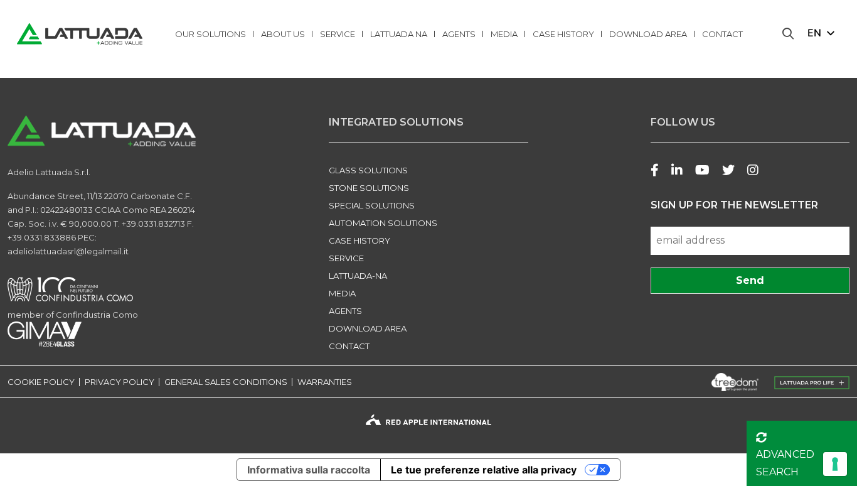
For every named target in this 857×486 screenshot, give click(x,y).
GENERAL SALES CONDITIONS (225, 382)
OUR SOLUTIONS (210, 34)
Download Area (648, 34)
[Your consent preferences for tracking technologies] (835, 464)
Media (504, 34)
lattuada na (398, 34)
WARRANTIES (324, 382)
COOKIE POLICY (41, 382)
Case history (563, 34)
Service (337, 34)
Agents (459, 34)
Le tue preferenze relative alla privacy (484, 469)
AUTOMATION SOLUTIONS (383, 223)
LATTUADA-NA (358, 276)
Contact (722, 34)
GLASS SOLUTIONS (368, 170)
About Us (283, 34)
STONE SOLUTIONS (369, 188)
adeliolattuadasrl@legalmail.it (68, 251)
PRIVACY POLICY (119, 382)
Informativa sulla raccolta (308, 469)
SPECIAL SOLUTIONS (372, 205)
